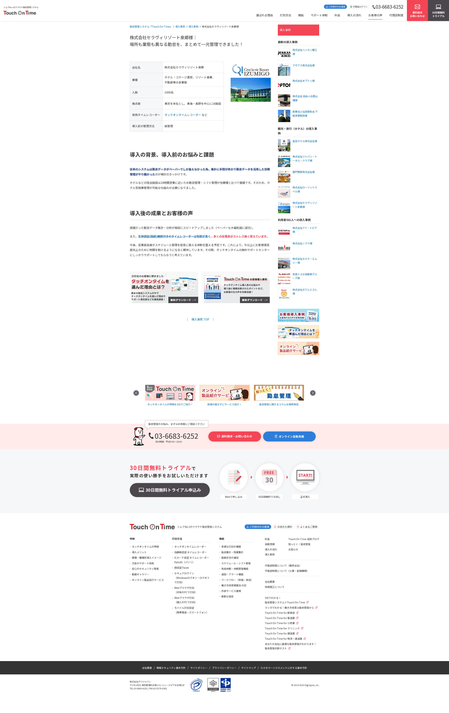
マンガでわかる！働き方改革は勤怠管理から (289, 607)
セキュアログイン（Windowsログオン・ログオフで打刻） (191, 577)
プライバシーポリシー (224, 668)
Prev (136, 393)
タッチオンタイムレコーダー (183, 115)
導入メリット (139, 552)
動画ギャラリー (140, 574)
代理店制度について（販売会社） (283, 565)
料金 (337, 15)
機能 (301, 15)
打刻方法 (285, 15)
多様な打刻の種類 (231, 546)
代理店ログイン (360, 6)
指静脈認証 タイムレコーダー (190, 552)
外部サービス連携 (231, 591)
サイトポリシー (198, 668)
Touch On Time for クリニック (282, 628)
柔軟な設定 (227, 596)
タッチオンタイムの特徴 (145, 546)
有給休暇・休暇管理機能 (234, 568)
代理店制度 (396, 15)
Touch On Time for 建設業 (280, 633)
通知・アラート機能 (232, 574)
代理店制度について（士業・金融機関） (287, 571)
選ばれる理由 (264, 15)
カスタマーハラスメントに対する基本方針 (283, 668)
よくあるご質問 (308, 526)
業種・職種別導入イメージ (146, 557)
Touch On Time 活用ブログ (303, 539)
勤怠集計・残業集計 (232, 552)
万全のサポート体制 (143, 563)
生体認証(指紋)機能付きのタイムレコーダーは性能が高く (174, 236)
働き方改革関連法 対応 (233, 585)
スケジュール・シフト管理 (236, 563)
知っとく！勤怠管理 (299, 544)
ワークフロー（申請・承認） (237, 580)
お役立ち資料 (284, 526)
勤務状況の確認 (230, 557)
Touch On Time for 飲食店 (280, 612)
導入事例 (285, 30)
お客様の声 (375, 15)
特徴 (132, 538)
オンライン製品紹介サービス (148, 580)
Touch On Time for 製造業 (280, 618)
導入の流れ (354, 15)
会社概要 (270, 581)
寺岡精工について (274, 587)
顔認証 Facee (181, 567)
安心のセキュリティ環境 (145, 568)
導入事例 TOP (200, 319)
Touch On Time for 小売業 (280, 623)
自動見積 (270, 544)
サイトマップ (248, 668)
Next (313, 393)
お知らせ (293, 549)
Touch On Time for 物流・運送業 (283, 638)
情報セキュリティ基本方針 (171, 668)
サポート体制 (319, 15)
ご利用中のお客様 (337, 6)
